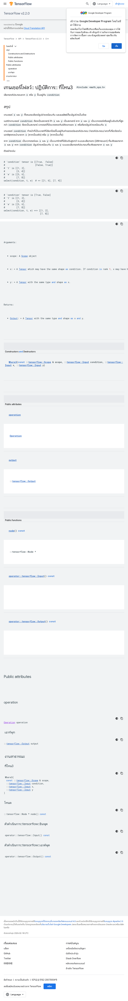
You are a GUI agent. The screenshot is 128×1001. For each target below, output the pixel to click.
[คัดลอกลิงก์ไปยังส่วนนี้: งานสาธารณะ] (29, 757)
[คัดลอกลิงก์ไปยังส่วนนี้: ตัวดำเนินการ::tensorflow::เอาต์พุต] (54, 845)
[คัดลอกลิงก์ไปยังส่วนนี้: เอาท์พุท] (19, 733)
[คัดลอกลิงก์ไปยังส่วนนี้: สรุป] (13, 107)
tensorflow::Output (18, 743)
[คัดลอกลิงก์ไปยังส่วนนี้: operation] (21, 703)
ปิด (103, 46)
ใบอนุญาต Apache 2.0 (113, 921)
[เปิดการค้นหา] (87, 4)
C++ (47, 39)
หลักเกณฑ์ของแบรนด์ (75, 963)
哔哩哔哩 (8, 963)
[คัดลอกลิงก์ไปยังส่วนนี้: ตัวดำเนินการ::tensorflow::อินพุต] (51, 824)
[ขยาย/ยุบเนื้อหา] (15, 46)
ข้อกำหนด (8, 980)
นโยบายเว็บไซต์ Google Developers (56, 924)
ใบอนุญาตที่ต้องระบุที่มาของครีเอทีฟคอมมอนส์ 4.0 (55, 921)
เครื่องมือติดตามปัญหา (76, 948)
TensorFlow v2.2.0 (17, 13)
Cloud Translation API (34, 28)
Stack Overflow (73, 958)
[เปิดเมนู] (5, 3)
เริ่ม (116, 46)
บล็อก (6, 948)
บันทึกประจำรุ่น (72, 953)
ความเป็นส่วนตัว (22, 980)
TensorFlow (9, 39)
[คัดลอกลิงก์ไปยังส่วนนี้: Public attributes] (34, 677)
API (19, 39)
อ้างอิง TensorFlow (75, 968)
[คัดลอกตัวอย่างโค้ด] (121, 157)
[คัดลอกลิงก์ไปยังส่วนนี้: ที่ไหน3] (17, 766)
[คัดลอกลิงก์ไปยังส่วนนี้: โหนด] (15, 803)
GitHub (7, 953)
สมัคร (49, 986)
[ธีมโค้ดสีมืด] (116, 157)
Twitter (7, 958)
